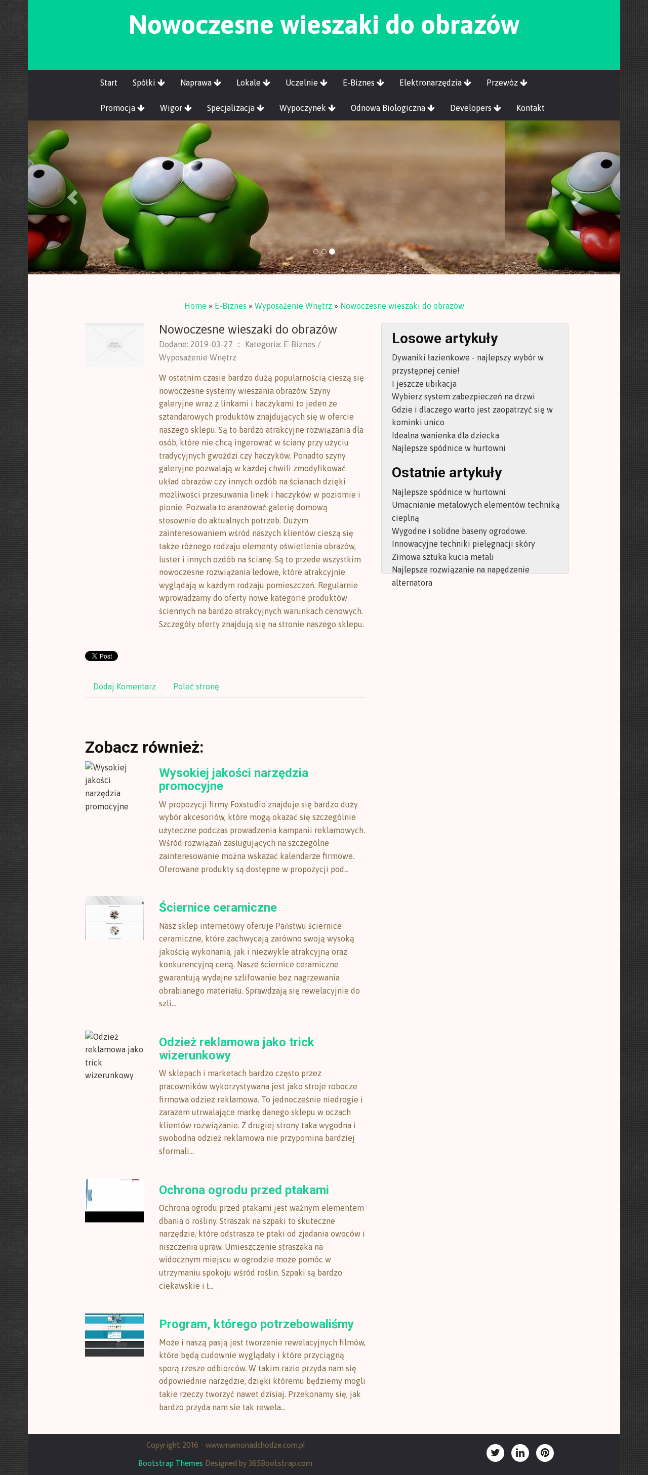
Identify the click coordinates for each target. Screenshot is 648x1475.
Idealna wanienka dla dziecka (445, 435)
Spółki (145, 82)
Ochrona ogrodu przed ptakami (244, 1190)
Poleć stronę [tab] (196, 686)
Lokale (249, 82)
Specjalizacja (232, 107)
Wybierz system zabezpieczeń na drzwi (463, 396)
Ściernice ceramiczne (218, 907)
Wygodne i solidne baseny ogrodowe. (459, 531)
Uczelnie (303, 82)
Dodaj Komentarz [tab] (124, 686)
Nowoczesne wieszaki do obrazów (402, 305)
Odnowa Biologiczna (389, 107)
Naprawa (197, 82)
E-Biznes (360, 82)
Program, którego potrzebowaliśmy (256, 1324)
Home (195, 305)
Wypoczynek (303, 107)
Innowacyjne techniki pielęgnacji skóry (463, 543)
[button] (72, 197)
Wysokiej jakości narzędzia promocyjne (233, 779)
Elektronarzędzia (431, 82)
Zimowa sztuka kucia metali (443, 556)
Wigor (172, 107)
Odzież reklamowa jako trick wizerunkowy (236, 1048)
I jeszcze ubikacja (424, 383)
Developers (472, 107)
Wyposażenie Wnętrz (293, 305)
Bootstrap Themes (170, 1463)
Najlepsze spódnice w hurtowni (449, 448)
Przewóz (503, 82)
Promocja (118, 107)
